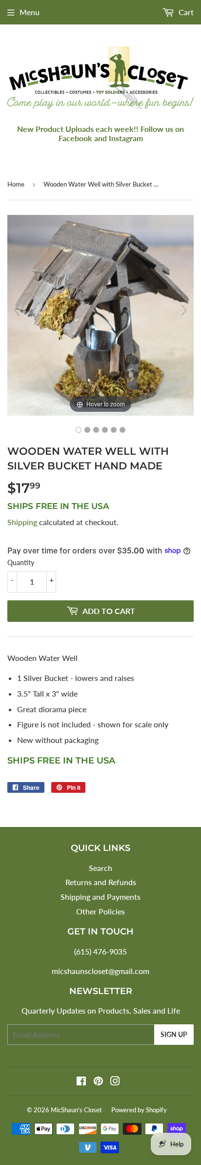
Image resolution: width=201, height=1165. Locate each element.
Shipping (22, 522)
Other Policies (100, 911)
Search (100, 867)
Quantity (20, 562)
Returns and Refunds (100, 882)
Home (15, 184)
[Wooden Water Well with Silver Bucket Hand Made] (78, 430)
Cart (185, 12)
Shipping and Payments (100, 896)
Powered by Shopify (139, 1110)
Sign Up (174, 1034)
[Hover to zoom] (100, 314)
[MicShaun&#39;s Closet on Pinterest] (98, 1081)
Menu (30, 12)
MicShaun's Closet (76, 1110)
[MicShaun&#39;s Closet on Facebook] (81, 1081)
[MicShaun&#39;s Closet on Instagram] (115, 1081)
